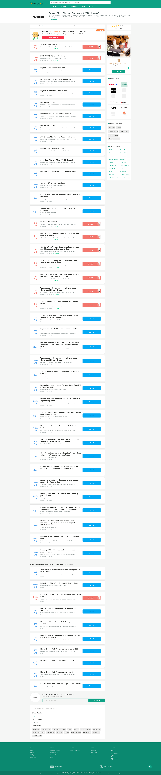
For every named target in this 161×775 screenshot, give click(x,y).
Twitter (115, 756)
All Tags (32, 755)
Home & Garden (124, 131)
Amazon (90, 7)
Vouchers (63, 7)
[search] (108, 2)
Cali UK (76, 729)
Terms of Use (94, 755)
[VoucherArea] (37, 4)
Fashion (119, 127)
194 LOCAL (36, 729)
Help (51, 757)
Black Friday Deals (75, 750)
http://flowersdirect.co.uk (38, 716)
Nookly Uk (59, 732)
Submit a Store (54, 752)
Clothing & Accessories (114, 139)
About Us (93, 750)
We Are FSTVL (96, 729)
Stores (55, 7)
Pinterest (115, 759)
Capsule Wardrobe (76, 732)
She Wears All (96, 732)
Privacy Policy (94, 752)
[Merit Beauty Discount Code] (118, 46)
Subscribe (96, 700)
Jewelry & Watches (113, 135)
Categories (73, 7)
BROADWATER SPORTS (59, 729)
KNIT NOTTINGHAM (86, 729)
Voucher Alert (54, 755)
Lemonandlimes (50, 732)
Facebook (115, 753)
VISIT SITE (54, 20)
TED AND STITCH (46, 729)
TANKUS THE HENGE (38, 732)
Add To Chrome (52, 37)
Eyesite (70, 729)
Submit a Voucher (55, 750)
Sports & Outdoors (113, 131)
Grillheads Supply (37, 735)
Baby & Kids (112, 127)
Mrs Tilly (67, 732)
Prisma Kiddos (86, 732)
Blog (83, 7)
